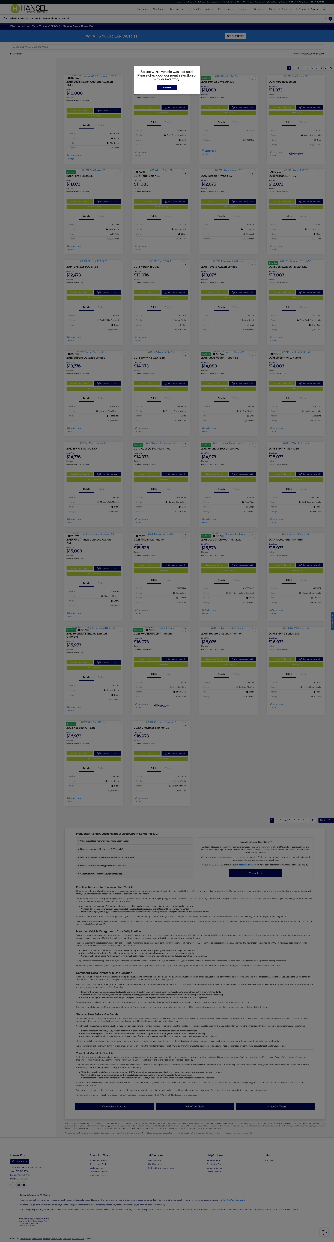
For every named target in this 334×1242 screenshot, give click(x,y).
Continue (167, 88)
